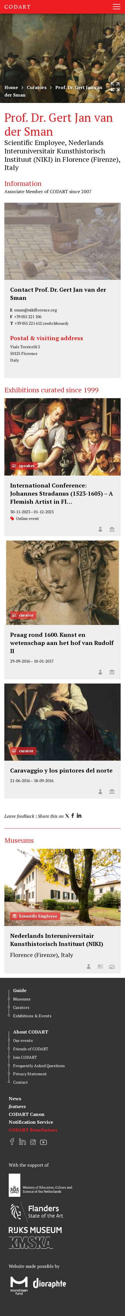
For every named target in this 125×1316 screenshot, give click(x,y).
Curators (37, 87)
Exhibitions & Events (32, 1015)
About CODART (30, 1032)
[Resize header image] (115, 86)
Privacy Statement (30, 1073)
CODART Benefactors (33, 1130)
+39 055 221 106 (27, 316)
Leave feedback (19, 816)
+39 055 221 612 (28, 323)
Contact (20, 1082)
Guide (19, 990)
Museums (22, 999)
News (15, 1098)
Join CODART (25, 1057)
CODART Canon (26, 1114)
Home (11, 87)
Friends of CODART (30, 1049)
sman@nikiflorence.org (35, 310)
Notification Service (31, 1122)
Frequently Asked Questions (39, 1065)
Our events (23, 1040)
